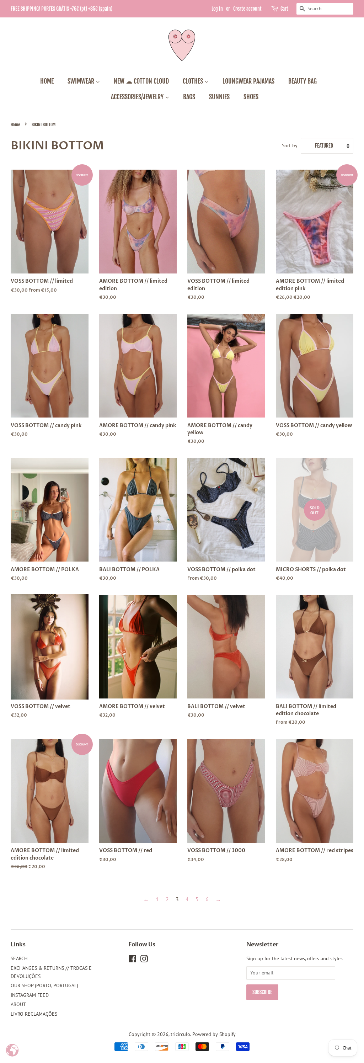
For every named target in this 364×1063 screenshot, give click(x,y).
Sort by (290, 145)
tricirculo (180, 1034)
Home (15, 124)
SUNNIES (219, 97)
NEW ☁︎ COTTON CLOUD (141, 81)
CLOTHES (193, 81)
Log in (217, 9)
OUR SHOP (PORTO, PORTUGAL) (44, 985)
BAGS (189, 97)
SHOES (250, 97)
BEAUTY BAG (302, 81)
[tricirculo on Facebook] (132, 960)
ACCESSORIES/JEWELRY (138, 97)
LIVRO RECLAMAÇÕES (34, 1014)
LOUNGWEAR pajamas (248, 81)
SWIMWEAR (82, 81)
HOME (47, 81)
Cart (284, 9)
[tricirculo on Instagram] (144, 960)
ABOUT (18, 1004)
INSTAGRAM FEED (30, 995)
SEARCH (19, 958)
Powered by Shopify (214, 1034)
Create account (247, 9)
